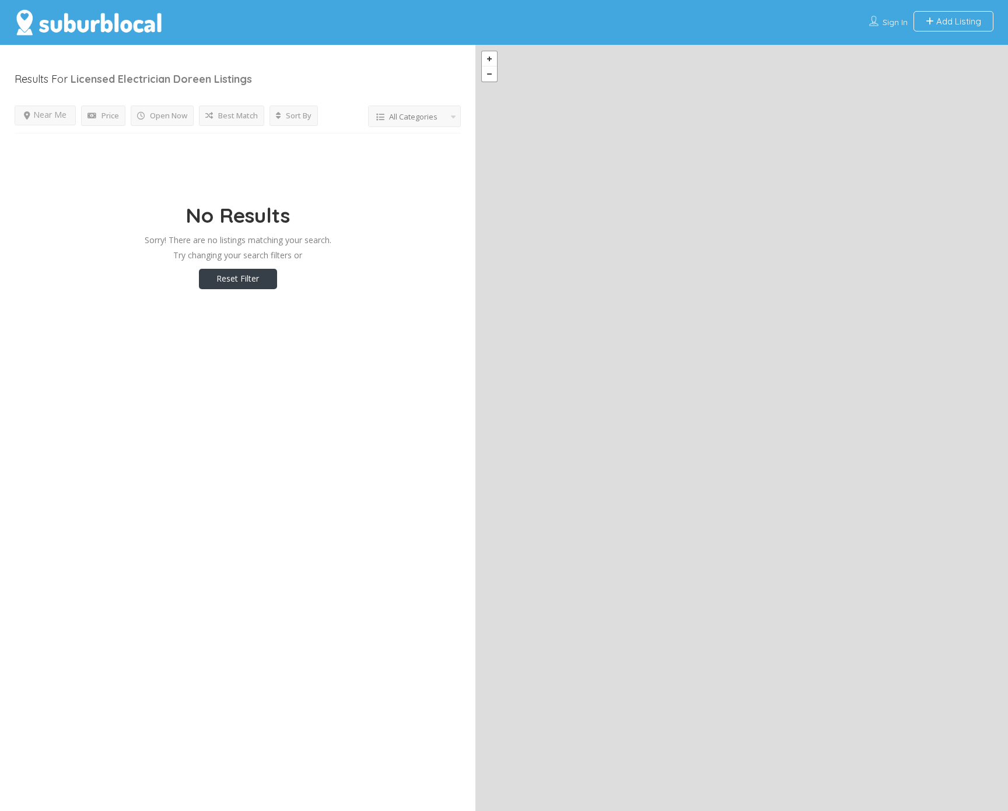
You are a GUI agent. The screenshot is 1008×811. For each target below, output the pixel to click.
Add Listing (957, 21)
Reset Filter (237, 278)
